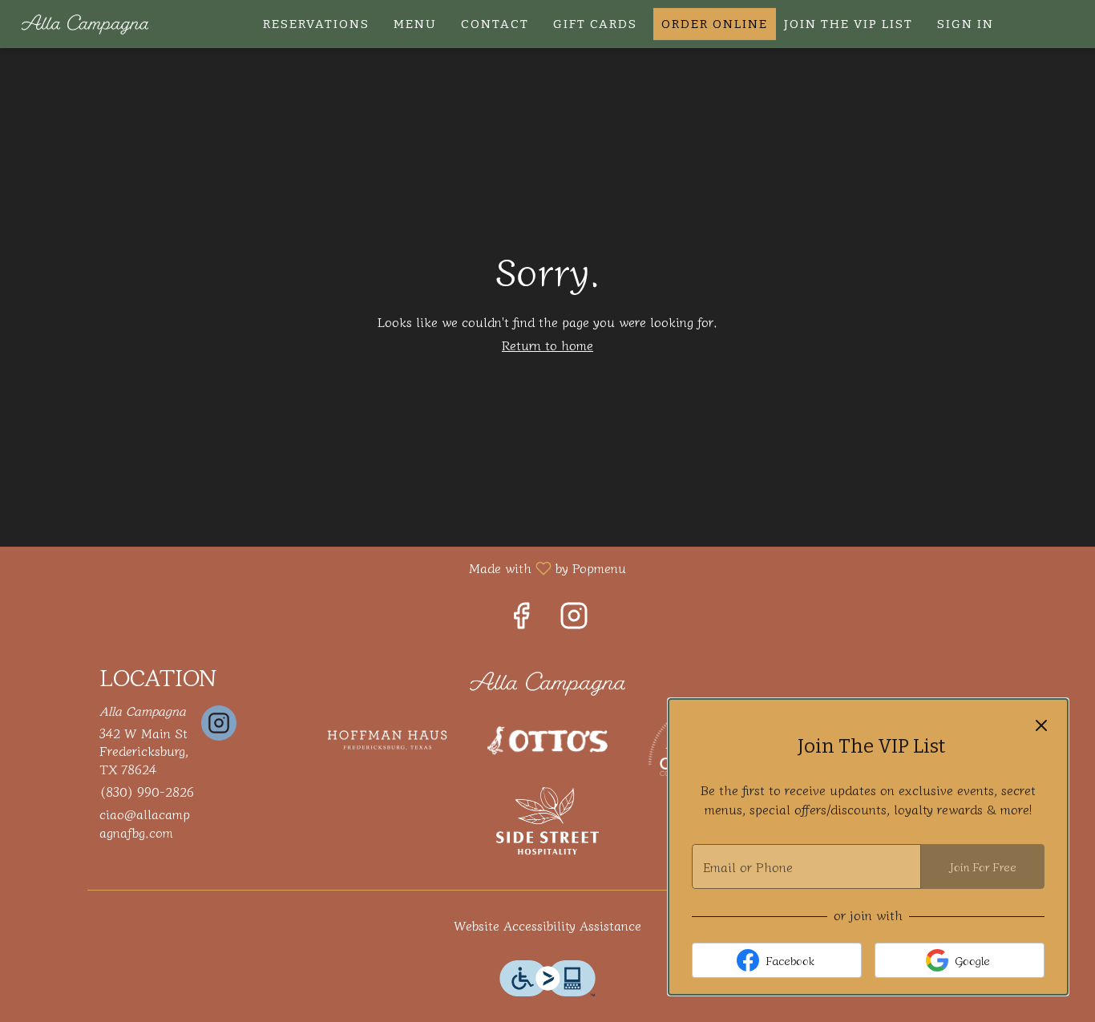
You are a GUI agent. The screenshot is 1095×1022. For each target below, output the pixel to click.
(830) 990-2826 (146, 791)
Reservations (316, 24)
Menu (415, 24)
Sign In (965, 24)
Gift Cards (595, 24)
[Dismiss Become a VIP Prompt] (1041, 725)
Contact (495, 24)
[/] (547, 681)
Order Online (714, 24)
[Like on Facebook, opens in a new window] (521, 617)
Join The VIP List (848, 24)
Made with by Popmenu (319, 567)
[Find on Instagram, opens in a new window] (574, 617)
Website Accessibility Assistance (547, 925)
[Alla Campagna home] (85, 24)
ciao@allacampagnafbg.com (144, 823)
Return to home (547, 344)
